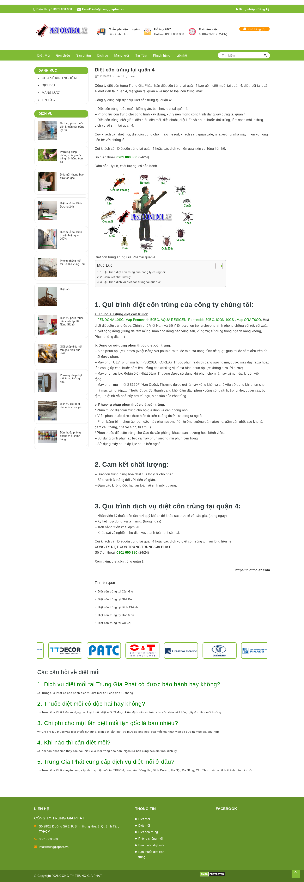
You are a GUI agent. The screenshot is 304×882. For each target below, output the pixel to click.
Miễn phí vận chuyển (124, 29)
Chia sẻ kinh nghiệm (59, 78)
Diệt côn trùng (148, 832)
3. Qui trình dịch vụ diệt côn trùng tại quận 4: (130, 282)
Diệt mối (65, 289)
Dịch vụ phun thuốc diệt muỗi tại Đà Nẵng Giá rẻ (72, 321)
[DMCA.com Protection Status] (212, 874)
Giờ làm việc (208, 29)
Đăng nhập (246, 9)
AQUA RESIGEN (174, 320)
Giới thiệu (63, 55)
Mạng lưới (121, 55)
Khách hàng (161, 55)
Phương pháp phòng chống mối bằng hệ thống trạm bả (72, 156)
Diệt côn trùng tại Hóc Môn (116, 615)
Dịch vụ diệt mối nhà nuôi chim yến (71, 405)
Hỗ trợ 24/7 (162, 29)
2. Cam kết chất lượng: (115, 277)
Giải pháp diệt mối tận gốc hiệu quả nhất (71, 350)
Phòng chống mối (150, 838)
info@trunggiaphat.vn (108, 9)
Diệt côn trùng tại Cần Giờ (115, 591)
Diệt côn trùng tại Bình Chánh (118, 607)
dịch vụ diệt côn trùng (186, 541)
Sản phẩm (83, 55)
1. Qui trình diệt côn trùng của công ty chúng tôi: (133, 272)
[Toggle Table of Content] (217, 265)
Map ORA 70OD (249, 320)
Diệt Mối (43, 55)
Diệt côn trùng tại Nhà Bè (115, 599)
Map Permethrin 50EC (142, 320)
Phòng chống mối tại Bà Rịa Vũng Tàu (72, 262)
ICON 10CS (225, 320)
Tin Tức (141, 55)
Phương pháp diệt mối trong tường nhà (71, 378)
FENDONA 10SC (110, 320)
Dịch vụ (102, 55)
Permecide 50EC (201, 320)
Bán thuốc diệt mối (151, 845)
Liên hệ (181, 55)
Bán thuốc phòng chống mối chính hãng (70, 436)
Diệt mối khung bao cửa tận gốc (72, 176)
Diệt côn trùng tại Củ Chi (114, 622)
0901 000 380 (62, 9)
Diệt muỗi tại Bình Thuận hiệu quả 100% (71, 235)
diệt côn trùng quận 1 (128, 561)
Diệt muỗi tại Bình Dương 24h (71, 205)
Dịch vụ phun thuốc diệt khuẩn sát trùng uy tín (72, 127)
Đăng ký (263, 9)
